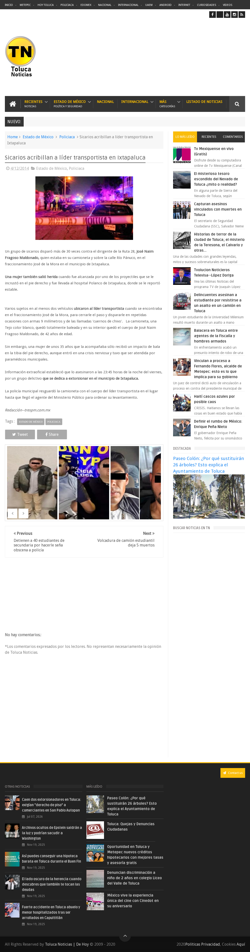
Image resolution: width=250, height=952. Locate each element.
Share (54, 434)
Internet (184, 5)
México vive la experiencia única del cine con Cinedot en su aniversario (133, 900)
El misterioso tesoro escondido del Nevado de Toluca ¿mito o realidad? (216, 179)
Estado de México (70, 104)
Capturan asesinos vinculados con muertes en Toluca (218, 209)
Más (167, 104)
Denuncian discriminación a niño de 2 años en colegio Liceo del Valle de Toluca (134, 878)
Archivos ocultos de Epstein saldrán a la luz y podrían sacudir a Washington (52, 833)
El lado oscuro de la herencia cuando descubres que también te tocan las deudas (51, 884)
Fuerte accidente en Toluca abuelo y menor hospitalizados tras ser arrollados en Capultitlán (51, 912)
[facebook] (212, 14)
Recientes (33, 104)
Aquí (241, 944)
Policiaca (67, 5)
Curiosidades (206, 5)
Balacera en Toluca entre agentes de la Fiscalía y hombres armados (216, 335)
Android (165, 5)
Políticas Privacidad (202, 944)
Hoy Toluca (46, 5)
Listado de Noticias (204, 102)
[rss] (242, 14)
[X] (220, 14)
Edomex (86, 5)
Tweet (22, 434)
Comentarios (233, 137)
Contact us (235, 773)
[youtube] (227, 14)
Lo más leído (185, 137)
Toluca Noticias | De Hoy (67, 944)
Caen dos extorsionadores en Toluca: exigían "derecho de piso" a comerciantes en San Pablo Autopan (51, 805)
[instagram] (234, 14)
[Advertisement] (204, 57)
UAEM (149, 5)
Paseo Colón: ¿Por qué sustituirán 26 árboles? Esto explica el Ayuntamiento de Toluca (208, 465)
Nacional (104, 5)
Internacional (128, 5)
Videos (227, 5)
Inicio (9, 5)
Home (12, 137)
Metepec (25, 5)
